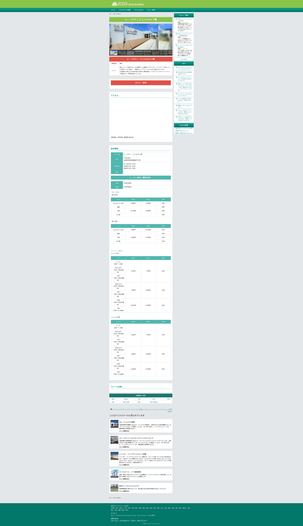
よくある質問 (151, 515)
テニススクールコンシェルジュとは (126, 515)
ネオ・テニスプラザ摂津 (127, 422)
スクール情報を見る (124, 431)
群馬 (140, 508)
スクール (114, 409)
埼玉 (154, 399)
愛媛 (119, 510)
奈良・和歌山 (154, 402)
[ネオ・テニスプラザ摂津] (114, 424)
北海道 (113, 508)
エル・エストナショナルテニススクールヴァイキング (136, 438)
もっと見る (184, 59)
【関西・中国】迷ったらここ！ (183, 133)
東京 (113, 399)
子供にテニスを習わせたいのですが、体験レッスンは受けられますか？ (185, 118)
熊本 (126, 510)
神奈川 (126, 399)
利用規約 (133, 520)
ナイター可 (121, 409)
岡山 (112, 510)
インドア (127, 409)
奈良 (180, 508)
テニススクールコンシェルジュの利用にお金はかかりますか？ (185, 79)
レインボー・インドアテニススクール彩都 (132, 454)
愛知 (168, 399)
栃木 (136, 508)
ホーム (113, 10)
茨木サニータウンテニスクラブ (129, 486)
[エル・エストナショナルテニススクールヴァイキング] (114, 440)
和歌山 (184, 508)
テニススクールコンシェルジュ (153, 523)
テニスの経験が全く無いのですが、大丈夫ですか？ (185, 100)
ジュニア (132, 409)
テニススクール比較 (125, 10)
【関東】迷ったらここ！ (182, 130)
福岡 (123, 510)
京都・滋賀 (126, 402)
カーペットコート (153, 409)
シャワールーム (163, 409)
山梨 (154, 508)
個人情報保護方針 (125, 520)
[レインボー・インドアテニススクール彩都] (114, 456)
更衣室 (170, 409)
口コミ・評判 (151, 10)
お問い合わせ (114, 520)
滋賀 (169, 508)
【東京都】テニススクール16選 (184, 128)
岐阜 (147, 508)
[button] (111, 36)
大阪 (113, 402)
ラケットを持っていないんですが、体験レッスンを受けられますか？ (185, 112)
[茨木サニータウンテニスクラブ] (114, 488)
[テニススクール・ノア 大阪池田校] (114, 474)
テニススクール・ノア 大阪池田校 (130, 472)
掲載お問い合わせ (142, 520)
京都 (165, 508)
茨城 (133, 508)
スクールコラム (139, 10)
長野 (158, 508)
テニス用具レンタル (141, 409)
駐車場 (170, 411)
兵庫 (139, 402)
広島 (115, 510)
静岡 (151, 508)
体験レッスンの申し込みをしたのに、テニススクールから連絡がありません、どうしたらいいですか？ (185, 87)
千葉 (139, 399)
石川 (162, 508)
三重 (188, 508)
